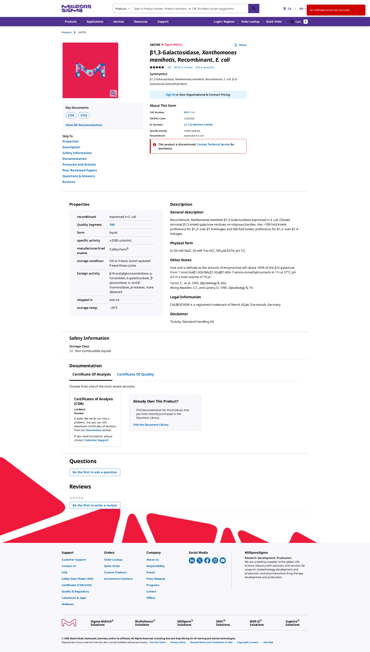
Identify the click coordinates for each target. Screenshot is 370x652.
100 (112, 224)
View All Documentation (84, 125)
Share (242, 45)
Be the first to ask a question (95, 472)
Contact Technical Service (213, 144)
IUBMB (208, 124)
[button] (224, 22)
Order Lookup (250, 21)
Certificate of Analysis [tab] (91, 374)
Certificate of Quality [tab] (135, 374)
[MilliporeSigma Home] (76, 8)
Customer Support (96, 440)
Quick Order (274, 21)
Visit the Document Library (150, 424)
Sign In (170, 94)
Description (71, 147)
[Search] (253, 8)
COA (71, 115)
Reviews (68, 182)
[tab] (70, 32)
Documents (93, 430)
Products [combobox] (121, 8)
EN (301, 8)
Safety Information (77, 153)
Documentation (74, 159)
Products (67, 32)
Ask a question (205, 67)
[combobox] (186, 8)
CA (289, 8)
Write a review (183, 67)
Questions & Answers (78, 176)
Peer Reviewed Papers (79, 170)
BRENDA (198, 124)
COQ (84, 115)
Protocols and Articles (79, 164)
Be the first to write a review (96, 506)
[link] (81, 559)
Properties (70, 141)
